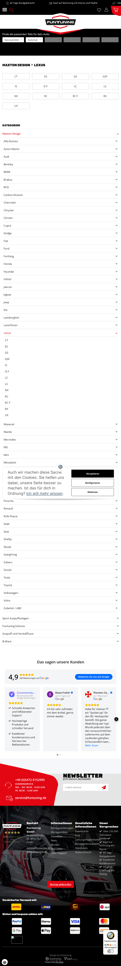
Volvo (7, 600)
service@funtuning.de (30, 798)
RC (45, 96)
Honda (8, 264)
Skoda (7, 547)
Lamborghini (11, 317)
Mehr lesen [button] (91, 745)
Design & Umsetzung (60, 955)
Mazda (8, 432)
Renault (8, 508)
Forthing (9, 256)
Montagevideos (59, 832)
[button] (11, 9)
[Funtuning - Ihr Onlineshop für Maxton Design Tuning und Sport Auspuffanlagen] (60, 21)
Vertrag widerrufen (60, 884)
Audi (6, 156)
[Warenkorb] (115, 9)
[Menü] (116, 932)
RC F (75, 96)
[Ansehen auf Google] (50, 694)
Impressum (81, 848)
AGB (77, 835)
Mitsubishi (10, 462)
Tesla (7, 577)
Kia (5, 310)
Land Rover (11, 325)
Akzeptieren (92, 473)
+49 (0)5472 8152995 (30, 780)
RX (105, 96)
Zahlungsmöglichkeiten (87, 839)
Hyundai (9, 271)
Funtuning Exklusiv (13, 626)
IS (16, 86)
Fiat (6, 241)
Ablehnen (92, 492)
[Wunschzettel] (99, 10)
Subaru (8, 562)
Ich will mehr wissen (44, 493)
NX (16, 96)
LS (105, 86)
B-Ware (7, 641)
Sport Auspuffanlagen (15, 618)
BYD (6, 187)
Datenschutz (82, 831)
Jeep (6, 302)
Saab (6, 524)
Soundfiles (56, 836)
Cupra (7, 225)
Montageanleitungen (62, 827)
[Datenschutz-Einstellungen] (5, 962)
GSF (105, 76)
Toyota (8, 585)
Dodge (8, 233)
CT (15, 76)
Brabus (8, 179)
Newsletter (57, 848)
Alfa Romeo (11, 141)
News (54, 840)
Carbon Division (13, 195)
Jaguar (7, 294)
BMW (7, 172)
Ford (6, 248)
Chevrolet (10, 202)
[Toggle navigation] (4, 10)
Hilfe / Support (59, 853)
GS (75, 76)
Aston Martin (11, 149)
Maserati (9, 424)
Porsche (9, 501)
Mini (6, 455)
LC (75, 86)
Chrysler (9, 210)
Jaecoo (8, 287)
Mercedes (10, 439)
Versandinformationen (87, 843)
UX (16, 106)
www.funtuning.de (37, 851)
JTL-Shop (59, 962)
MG (6, 447)
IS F (46, 86)
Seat (6, 531)
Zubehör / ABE (12, 608)
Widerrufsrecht (83, 852)
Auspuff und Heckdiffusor (18, 633)
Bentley (8, 164)
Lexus (7, 333)
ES (45, 76)
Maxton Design (11, 133)
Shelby (8, 539)
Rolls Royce (11, 516)
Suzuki (8, 570)
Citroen (8, 218)
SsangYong (10, 554)
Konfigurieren (92, 482)
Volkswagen (11, 593)
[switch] (110, 951)
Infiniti (7, 279)
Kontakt (55, 844)
